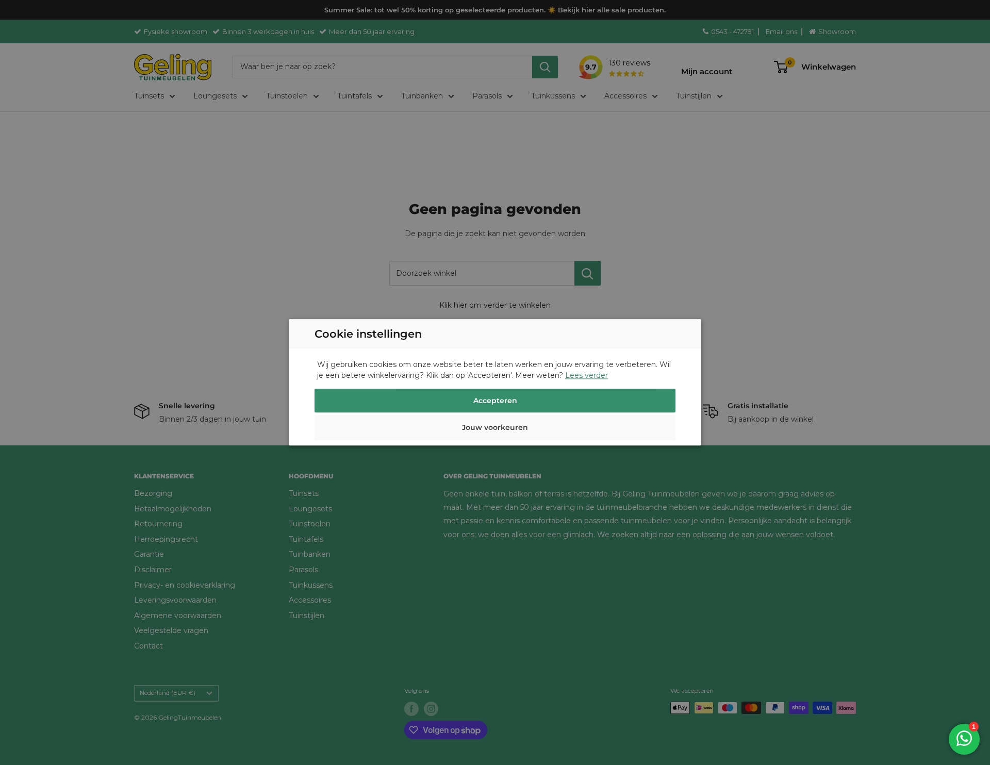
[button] (495, 429)
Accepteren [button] (495, 401)
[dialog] (495, 382)
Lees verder (586, 375)
